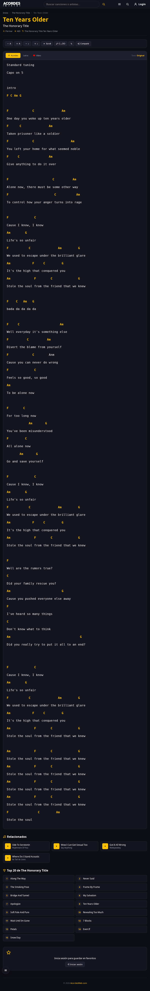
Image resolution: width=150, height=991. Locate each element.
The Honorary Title (21, 12)
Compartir (84, 44)
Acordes (14, 55)
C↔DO (62, 44)
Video (38, 55)
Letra (25, 55)
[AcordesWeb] (16, 4)
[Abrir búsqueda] (127, 4)
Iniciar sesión (76, 964)
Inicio (5, 12)
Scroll (48, 44)
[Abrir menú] (119, 4)
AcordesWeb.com (78, 983)
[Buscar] (104, 4)
